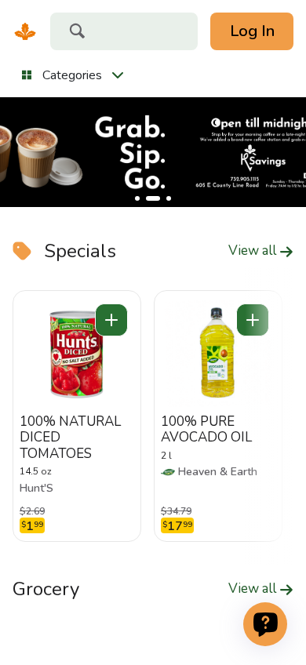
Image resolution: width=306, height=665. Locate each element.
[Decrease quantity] (111, 320)
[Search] (77, 33)
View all (253, 251)
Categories (72, 75)
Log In (252, 31)
